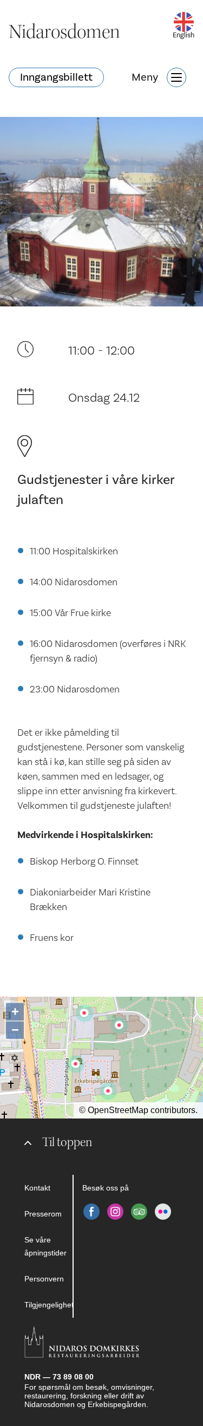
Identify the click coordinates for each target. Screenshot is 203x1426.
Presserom (43, 1213)
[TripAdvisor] (139, 1211)
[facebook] (91, 1211)
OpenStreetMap (118, 1110)
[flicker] (163, 1211)
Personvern (44, 1278)
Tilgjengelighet (48, 1304)
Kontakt (37, 1187)
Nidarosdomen (64, 32)
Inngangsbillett (56, 77)
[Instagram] (115, 1211)
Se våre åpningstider (45, 1246)
